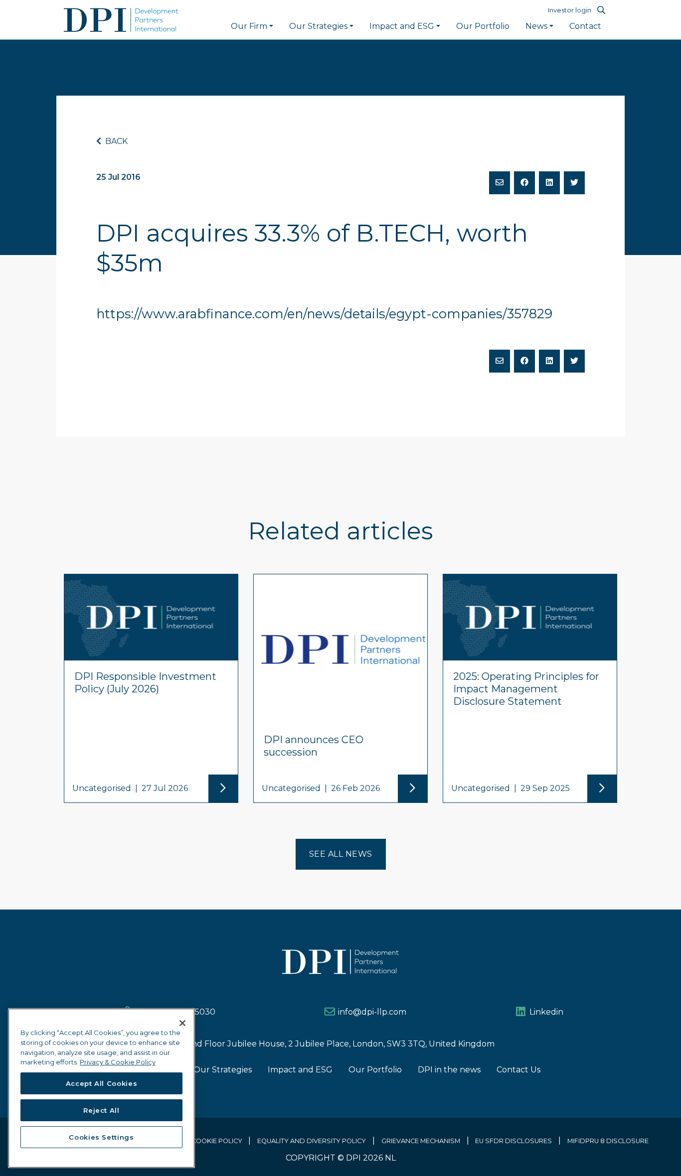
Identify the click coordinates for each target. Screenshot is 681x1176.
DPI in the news (449, 1069)
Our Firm (249, 26)
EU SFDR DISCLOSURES (513, 1141)
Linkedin (546, 1012)
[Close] (182, 1023)
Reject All (101, 1110)
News (536, 26)
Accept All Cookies (102, 1083)
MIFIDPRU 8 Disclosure (608, 1141)
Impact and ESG (401, 26)
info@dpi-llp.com (372, 1012)
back (115, 141)
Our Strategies (318, 26)
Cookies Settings (101, 1137)
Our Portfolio (483, 26)
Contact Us (518, 1069)
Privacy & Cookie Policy (199, 1141)
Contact (585, 26)
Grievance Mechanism (420, 1141)
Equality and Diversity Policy (311, 1141)
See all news (340, 854)
